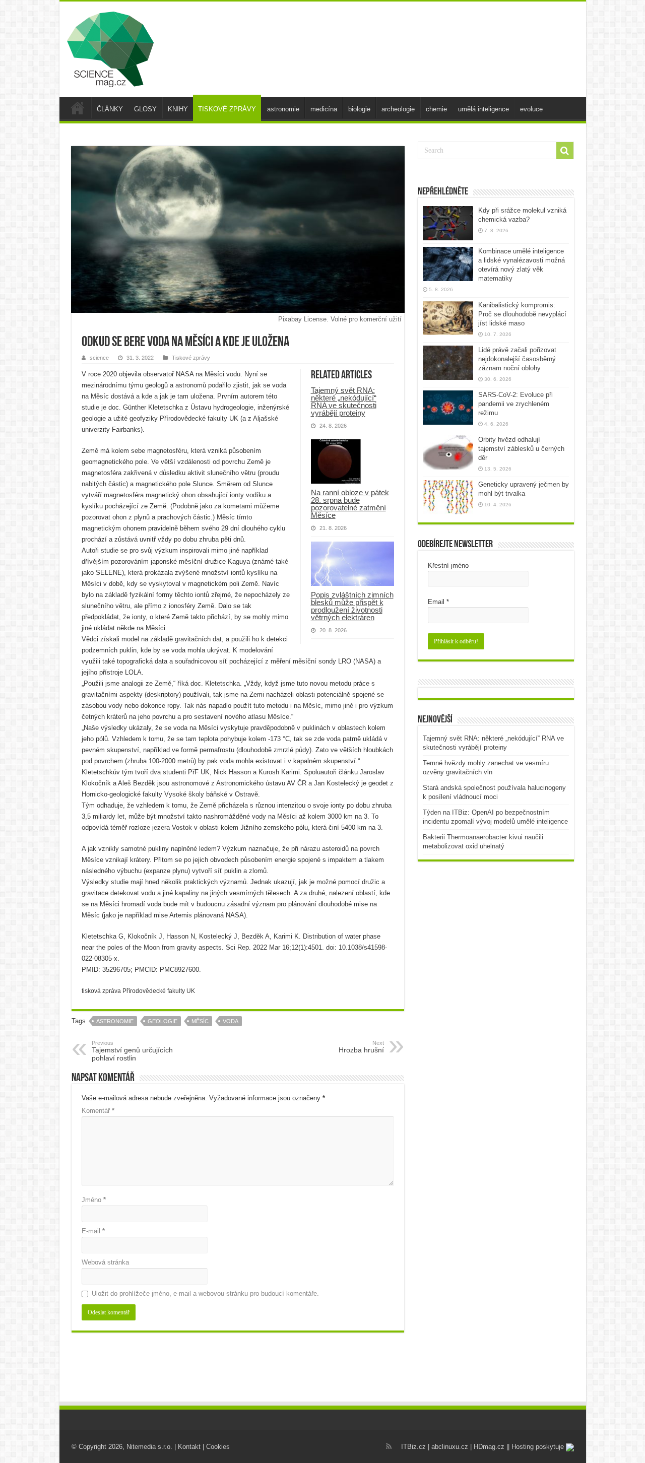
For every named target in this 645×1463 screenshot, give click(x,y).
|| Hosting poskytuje (536, 1446)
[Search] (564, 150)
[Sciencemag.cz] (110, 47)
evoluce (531, 109)
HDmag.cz (489, 1446)
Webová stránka (105, 1262)
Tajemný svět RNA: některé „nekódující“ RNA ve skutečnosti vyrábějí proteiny (343, 401)
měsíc (200, 1021)
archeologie (398, 109)
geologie (162, 1021)
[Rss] (389, 1446)
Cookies (218, 1446)
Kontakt (189, 1446)
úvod (77, 107)
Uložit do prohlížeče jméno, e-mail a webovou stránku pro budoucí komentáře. (205, 1293)
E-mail (93, 1231)
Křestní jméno (448, 565)
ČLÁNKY (110, 109)
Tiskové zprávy (191, 358)
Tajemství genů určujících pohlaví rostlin (132, 1051)
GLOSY (145, 109)
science (99, 358)
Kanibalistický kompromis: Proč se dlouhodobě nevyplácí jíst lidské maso (522, 314)
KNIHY (178, 109)
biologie (359, 109)
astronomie (283, 109)
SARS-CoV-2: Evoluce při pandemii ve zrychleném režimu (515, 404)
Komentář (98, 1110)
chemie (436, 109)
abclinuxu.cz (449, 1446)
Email (438, 602)
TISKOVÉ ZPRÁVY (227, 109)
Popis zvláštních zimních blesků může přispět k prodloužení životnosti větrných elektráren (352, 606)
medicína (323, 109)
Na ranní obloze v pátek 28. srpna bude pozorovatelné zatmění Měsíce (350, 503)
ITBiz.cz (413, 1446)
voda (230, 1021)
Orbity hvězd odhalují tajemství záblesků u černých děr (521, 448)
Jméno (94, 1200)
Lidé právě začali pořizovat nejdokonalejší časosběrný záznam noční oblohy (517, 359)
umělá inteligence (483, 109)
